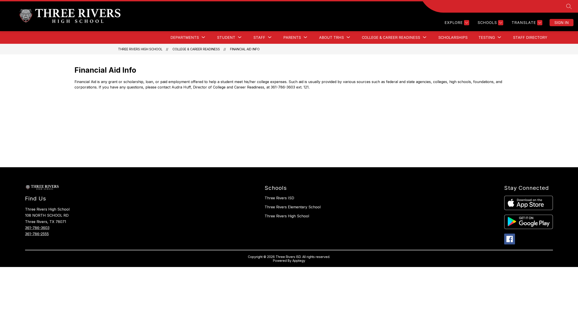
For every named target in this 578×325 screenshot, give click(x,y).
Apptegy (298, 260)
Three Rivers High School (140, 49)
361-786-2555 (37, 234)
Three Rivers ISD (279, 198)
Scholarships (453, 37)
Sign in (561, 22)
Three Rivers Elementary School (293, 207)
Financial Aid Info (245, 49)
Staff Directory (530, 37)
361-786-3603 (37, 227)
